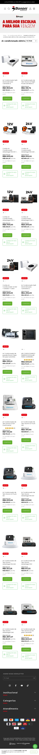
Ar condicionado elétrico (15, 35)
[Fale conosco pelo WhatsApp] (35, 746)
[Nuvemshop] (23, 744)
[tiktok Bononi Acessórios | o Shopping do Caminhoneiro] (28, 685)
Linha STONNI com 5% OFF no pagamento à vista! (19, 2)
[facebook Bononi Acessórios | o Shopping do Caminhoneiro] (16, 685)
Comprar (26, 372)
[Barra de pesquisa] (9, 9)
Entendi (33, 751)
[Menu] (5, 9)
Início (4, 35)
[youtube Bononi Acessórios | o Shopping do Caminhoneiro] (22, 685)
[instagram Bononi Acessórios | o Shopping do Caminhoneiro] (10, 685)
